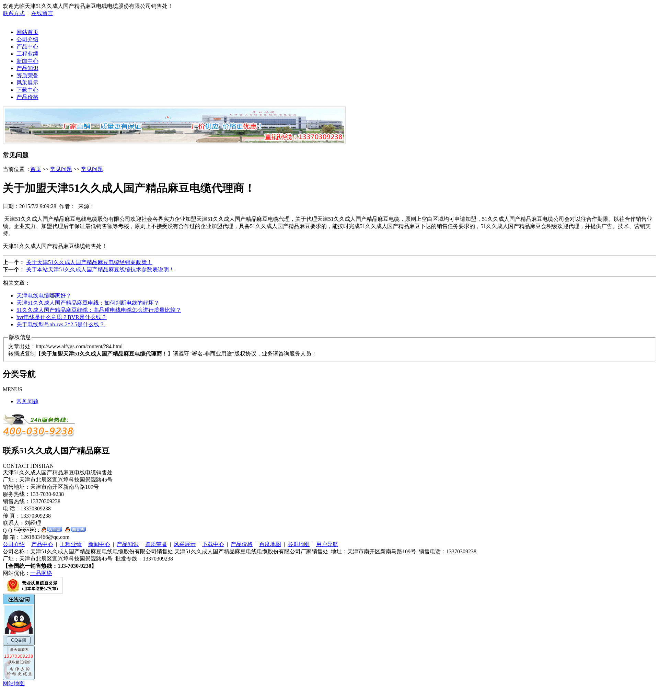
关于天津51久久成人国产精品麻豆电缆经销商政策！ (89, 262)
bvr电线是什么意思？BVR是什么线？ (61, 317)
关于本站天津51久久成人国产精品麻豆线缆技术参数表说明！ (100, 269)
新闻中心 (27, 61)
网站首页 (27, 32)
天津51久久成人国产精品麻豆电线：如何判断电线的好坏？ (87, 303)
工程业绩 (27, 54)
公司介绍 (27, 39)
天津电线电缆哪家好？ (43, 295)
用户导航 (327, 544)
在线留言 (42, 13)
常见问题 (61, 169)
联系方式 (14, 13)
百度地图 (270, 544)
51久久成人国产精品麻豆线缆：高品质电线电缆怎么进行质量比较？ (98, 310)
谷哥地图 (299, 544)
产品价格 (27, 97)
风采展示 (27, 83)
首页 (35, 169)
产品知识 (27, 68)
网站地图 (14, 683)
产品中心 (27, 46)
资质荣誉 (27, 75)
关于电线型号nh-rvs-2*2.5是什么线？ (60, 324)
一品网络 (41, 573)
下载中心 (27, 90)
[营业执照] (32, 592)
